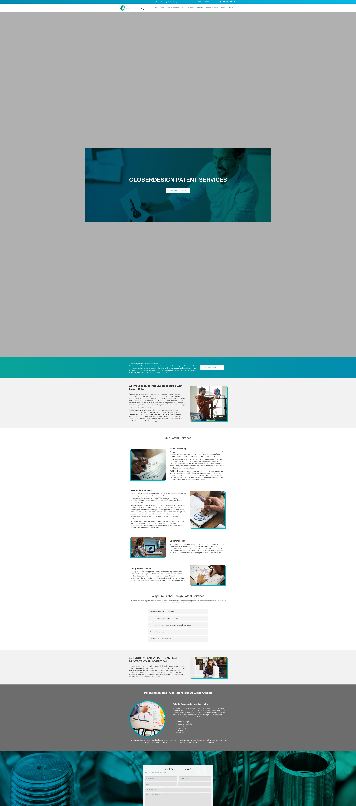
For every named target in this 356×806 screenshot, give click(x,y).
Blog (223, 8)
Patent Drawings (182, 722)
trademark (161, 514)
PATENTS (200, 8)
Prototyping (178, 8)
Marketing (190, 8)
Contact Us (231, 8)
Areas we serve (212, 8)
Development (166, 8)
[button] (178, 190)
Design (155, 8)
